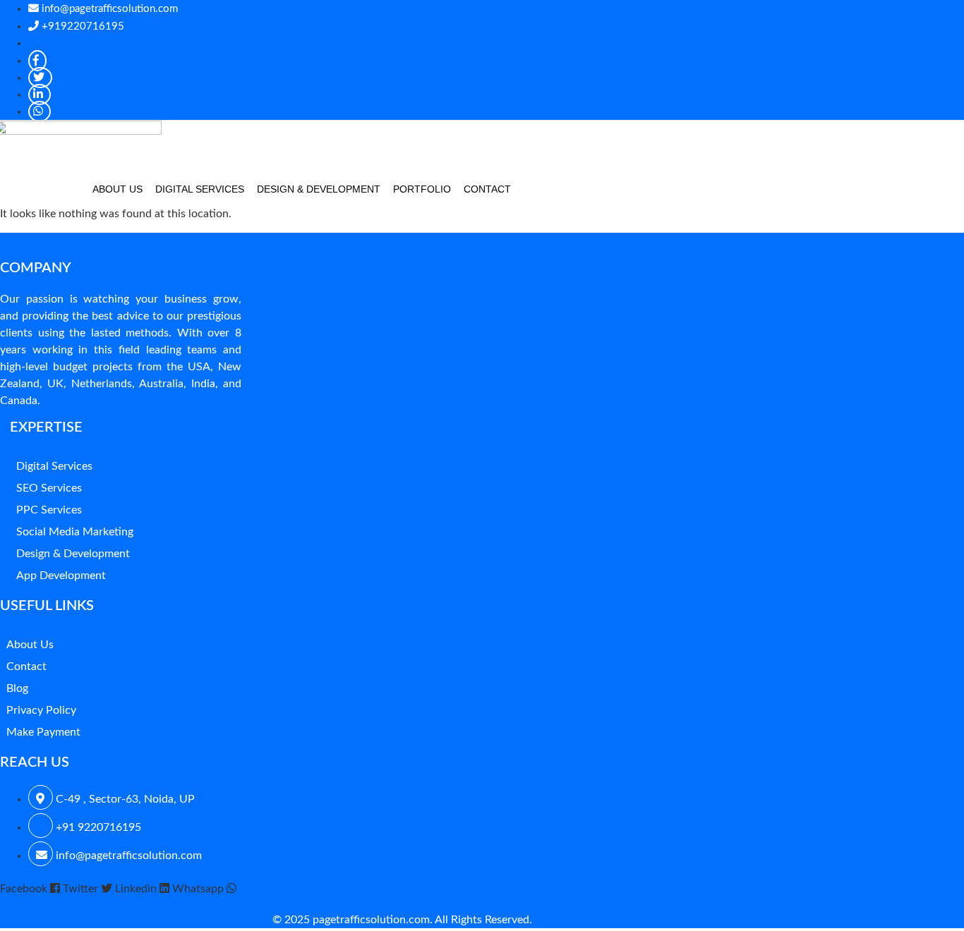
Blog (17, 688)
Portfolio (422, 189)
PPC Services (49, 510)
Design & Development (318, 189)
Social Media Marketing (74, 531)
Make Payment (43, 732)
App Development (61, 575)
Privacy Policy (41, 710)
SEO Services (49, 488)
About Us (117, 189)
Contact (487, 189)
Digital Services (199, 189)
